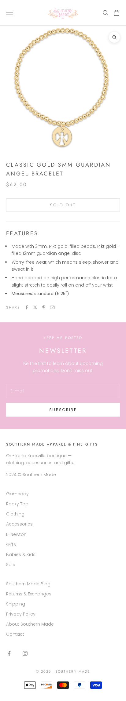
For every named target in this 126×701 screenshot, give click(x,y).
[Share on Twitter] (35, 307)
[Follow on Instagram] (25, 653)
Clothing (15, 514)
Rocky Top (17, 504)
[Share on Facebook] (26, 307)
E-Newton (16, 534)
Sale (10, 565)
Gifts (11, 544)
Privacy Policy (20, 614)
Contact (15, 634)
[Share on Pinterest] (43, 307)
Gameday (17, 494)
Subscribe (63, 410)
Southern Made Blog (28, 584)
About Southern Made (30, 624)
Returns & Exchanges (28, 594)
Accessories (19, 524)
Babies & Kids (20, 554)
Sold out (63, 205)
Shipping (15, 604)
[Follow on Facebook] (9, 653)
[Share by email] (52, 307)
